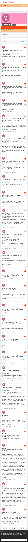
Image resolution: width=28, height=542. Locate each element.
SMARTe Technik (5, 142)
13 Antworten (12, 315)
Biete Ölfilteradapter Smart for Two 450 (12, 86)
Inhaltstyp (5, 34)
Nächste (22, 41)
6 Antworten (12, 281)
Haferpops (16, 141)
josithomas (16, 340)
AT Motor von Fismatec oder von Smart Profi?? (13, 179)
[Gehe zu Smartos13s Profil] (3, 47)
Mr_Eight (16, 389)
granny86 (16, 513)
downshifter (16, 181)
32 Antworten (12, 347)
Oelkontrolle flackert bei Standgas (10, 308)
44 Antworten (12, 523)
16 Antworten (12, 206)
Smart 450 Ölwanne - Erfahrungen (10, 339)
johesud (15, 236)
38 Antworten (15, 154)
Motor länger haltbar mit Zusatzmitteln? (12, 387)
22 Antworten (13, 426)
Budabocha (16, 275)
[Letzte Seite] (26, 42)
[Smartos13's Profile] (14, 27)
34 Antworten (13, 408)
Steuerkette (5, 415)
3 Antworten (13, 96)
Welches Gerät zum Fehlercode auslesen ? (12, 234)
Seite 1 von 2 (14, 41)
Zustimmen (14, 539)
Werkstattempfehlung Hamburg (10, 274)
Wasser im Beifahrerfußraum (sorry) (11, 512)
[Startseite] (3, 9)
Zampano (16, 309)
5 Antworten (11, 60)
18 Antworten (13, 248)
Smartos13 (4, 53)
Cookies (6, 533)
